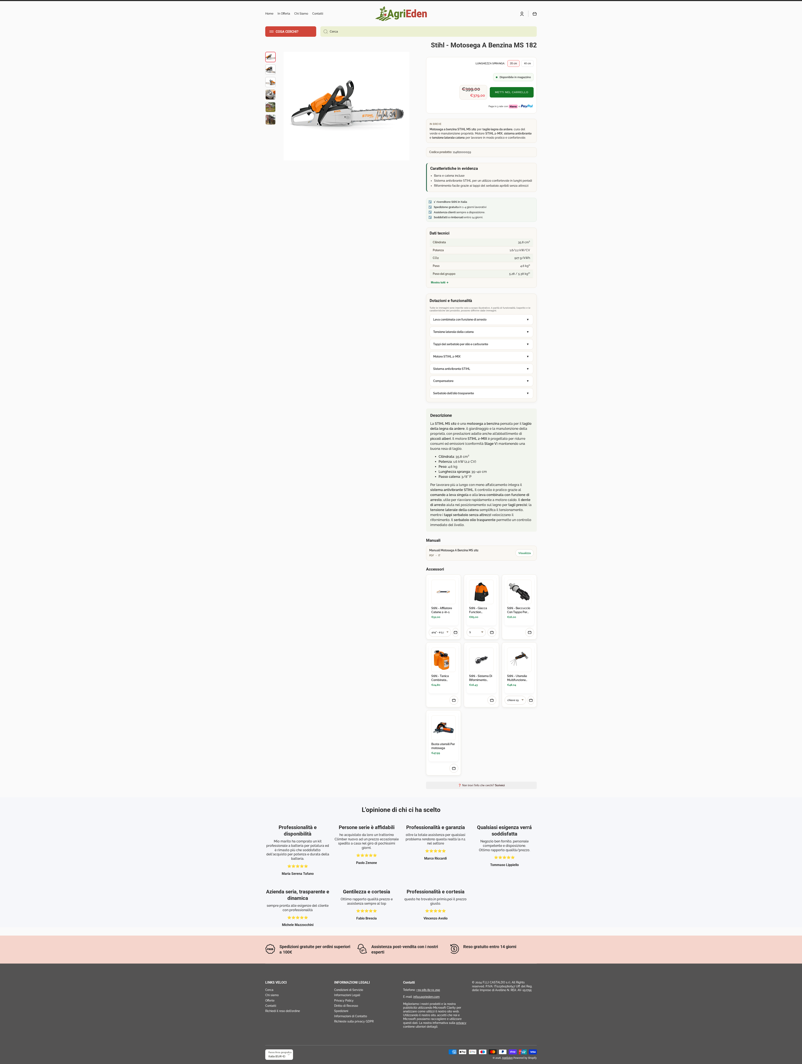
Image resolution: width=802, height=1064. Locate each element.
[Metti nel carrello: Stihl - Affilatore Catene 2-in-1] (455, 632)
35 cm (513, 63)
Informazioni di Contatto (350, 1016)
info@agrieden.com (426, 996)
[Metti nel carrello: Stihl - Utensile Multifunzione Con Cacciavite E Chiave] (531, 700)
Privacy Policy (344, 1000)
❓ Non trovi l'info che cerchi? (481, 785)
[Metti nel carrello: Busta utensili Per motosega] (453, 768)
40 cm (527, 63)
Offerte (269, 1000)
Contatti (270, 1005)
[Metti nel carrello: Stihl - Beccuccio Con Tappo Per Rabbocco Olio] (529, 632)
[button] (535, 14)
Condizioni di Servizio (348, 990)
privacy (461, 1023)
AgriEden (507, 1057)
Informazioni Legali (347, 995)
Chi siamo (272, 995)
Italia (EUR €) (276, 1056)
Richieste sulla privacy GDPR (354, 1021)
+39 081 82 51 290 (428, 990)
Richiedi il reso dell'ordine (282, 1011)
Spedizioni (341, 1011)
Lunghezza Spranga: (490, 63)
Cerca (269, 990)
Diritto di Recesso (346, 1005)
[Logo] (401, 13)
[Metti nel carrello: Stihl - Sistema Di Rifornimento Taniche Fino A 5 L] (491, 700)
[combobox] (428, 31)
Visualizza (524, 553)
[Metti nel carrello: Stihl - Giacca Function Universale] (491, 632)
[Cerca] (324, 31)
